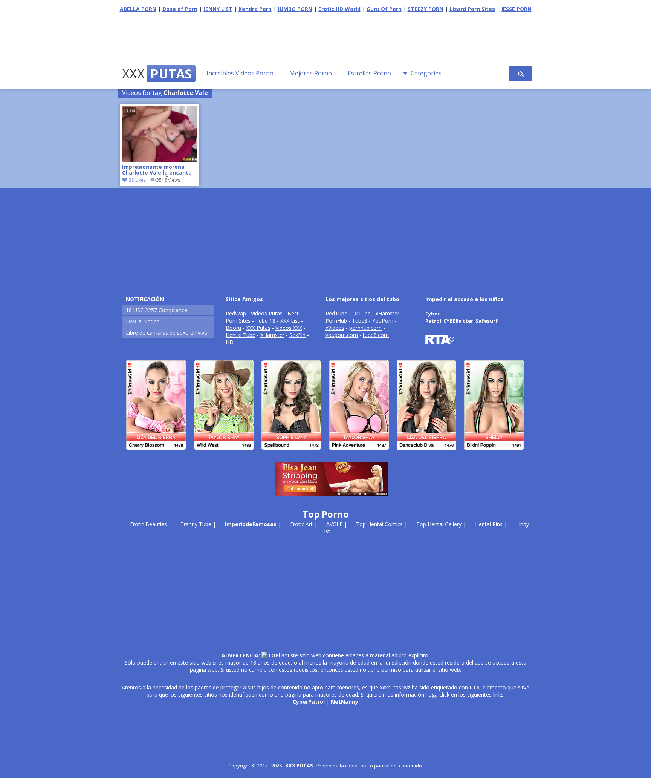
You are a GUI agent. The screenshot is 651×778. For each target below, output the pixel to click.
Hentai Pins (489, 524)
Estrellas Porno (369, 73)
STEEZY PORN (425, 8)
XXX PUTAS (299, 765)
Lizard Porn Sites (472, 8)
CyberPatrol (309, 701)
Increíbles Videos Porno (240, 73)
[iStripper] (325, 452)
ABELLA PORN (138, 8)
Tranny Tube (195, 524)
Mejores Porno (310, 73)
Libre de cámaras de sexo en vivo (167, 332)
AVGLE (334, 524)
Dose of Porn (179, 8)
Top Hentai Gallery (439, 524)
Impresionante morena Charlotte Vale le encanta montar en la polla (157, 170)
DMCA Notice (142, 321)
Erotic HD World (339, 8)
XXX (157, 73)
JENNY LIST (217, 8)
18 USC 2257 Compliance (156, 310)
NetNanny (344, 701)
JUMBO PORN (295, 8)
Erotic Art (301, 524)
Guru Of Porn (384, 8)
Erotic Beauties (148, 524)
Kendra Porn (255, 8)
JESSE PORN (516, 8)
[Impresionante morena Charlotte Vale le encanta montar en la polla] (159, 160)
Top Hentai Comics (379, 524)
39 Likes (137, 180)
